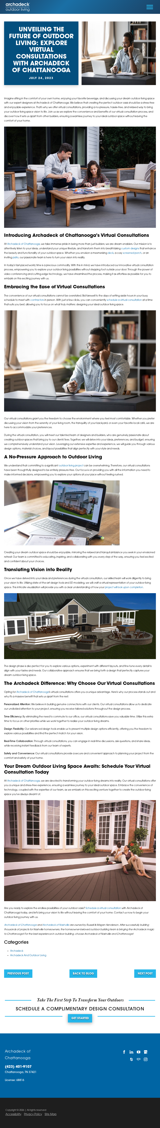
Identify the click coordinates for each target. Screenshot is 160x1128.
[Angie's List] (138, 1059)
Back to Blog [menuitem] (83, 974)
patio (16, 257)
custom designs (130, 249)
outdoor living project (71, 466)
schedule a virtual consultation (124, 300)
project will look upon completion (124, 587)
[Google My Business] (145, 1052)
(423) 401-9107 (18, 1067)
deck (111, 253)
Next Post (145, 974)
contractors (37, 300)
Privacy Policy (33, 1114)
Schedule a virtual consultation (103, 908)
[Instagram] (145, 1059)
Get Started (80, 1018)
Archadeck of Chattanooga (23, 244)
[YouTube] (138, 1052)
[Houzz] (131, 1059)
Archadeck (16, 951)
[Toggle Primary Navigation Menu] (150, 7)
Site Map (51, 1114)
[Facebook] (124, 1052)
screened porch (132, 253)
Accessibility (13, 1114)
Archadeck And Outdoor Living (28, 955)
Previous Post (18, 974)
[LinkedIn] (131, 1052)
